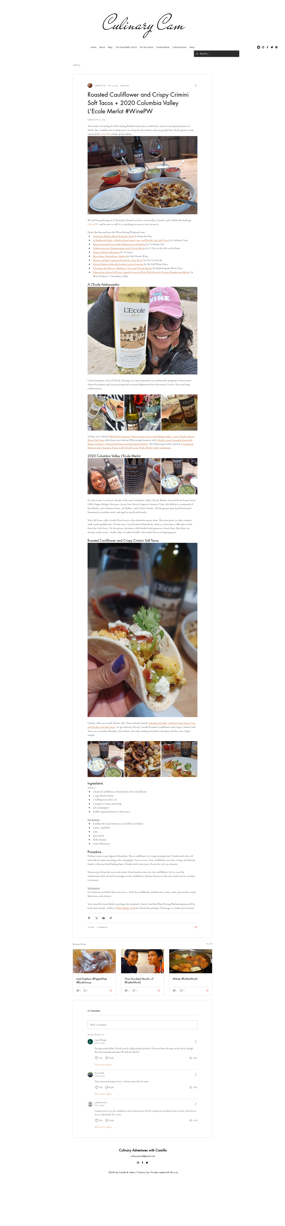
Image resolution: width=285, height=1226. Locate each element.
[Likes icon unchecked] (97, 1058)
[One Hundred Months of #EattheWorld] (142, 961)
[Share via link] (110, 918)
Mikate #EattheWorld (185, 979)
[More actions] (195, 85)
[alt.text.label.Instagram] (263, 47)
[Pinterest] (276, 47)
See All (209, 943)
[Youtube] (258, 47)
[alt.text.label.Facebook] (267, 47)
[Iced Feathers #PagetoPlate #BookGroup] (94, 961)
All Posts (76, 65)
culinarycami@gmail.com (143, 1156)
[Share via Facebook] (89, 918)
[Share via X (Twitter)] (96, 918)
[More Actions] (195, 1041)
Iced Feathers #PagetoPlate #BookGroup (91, 980)
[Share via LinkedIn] (103, 918)
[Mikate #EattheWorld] (190, 961)
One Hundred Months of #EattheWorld (139, 980)
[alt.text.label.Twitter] (271, 47)
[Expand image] (106, 412)
